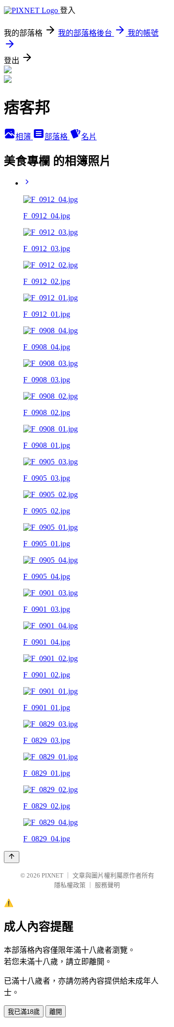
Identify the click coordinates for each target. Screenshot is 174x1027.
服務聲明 (107, 885)
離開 (55, 1011)
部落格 (57, 137)
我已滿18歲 (24, 1011)
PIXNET (52, 875)
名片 (89, 137)
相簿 (24, 137)
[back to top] (11, 857)
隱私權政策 (70, 885)
